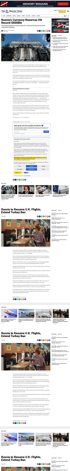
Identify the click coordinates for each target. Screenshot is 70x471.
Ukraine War (8, 15)
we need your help (20, 155)
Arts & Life (28, 15)
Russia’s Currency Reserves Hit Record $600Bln (21, 21)
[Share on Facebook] (38, 31)
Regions (14, 15)
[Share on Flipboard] (47, 31)
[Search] (68, 16)
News (4, 15)
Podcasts (34, 15)
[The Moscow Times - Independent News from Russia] (11, 11)
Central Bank (27, 121)
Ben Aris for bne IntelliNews (9, 30)
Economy (22, 121)
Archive (38, 15)
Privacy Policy (23, 133)
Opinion (23, 15)
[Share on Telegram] (42, 31)
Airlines (24, 297)
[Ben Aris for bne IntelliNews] (2, 31)
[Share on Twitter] (40, 31)
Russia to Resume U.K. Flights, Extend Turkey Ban (21, 211)
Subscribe (46, 131)
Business (19, 15)
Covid (21, 297)
